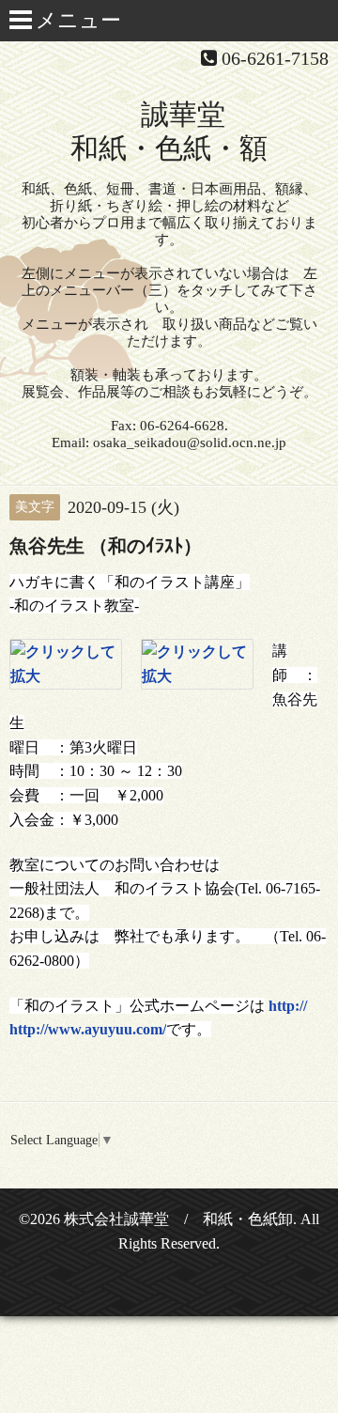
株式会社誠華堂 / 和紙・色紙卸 (178, 1219)
